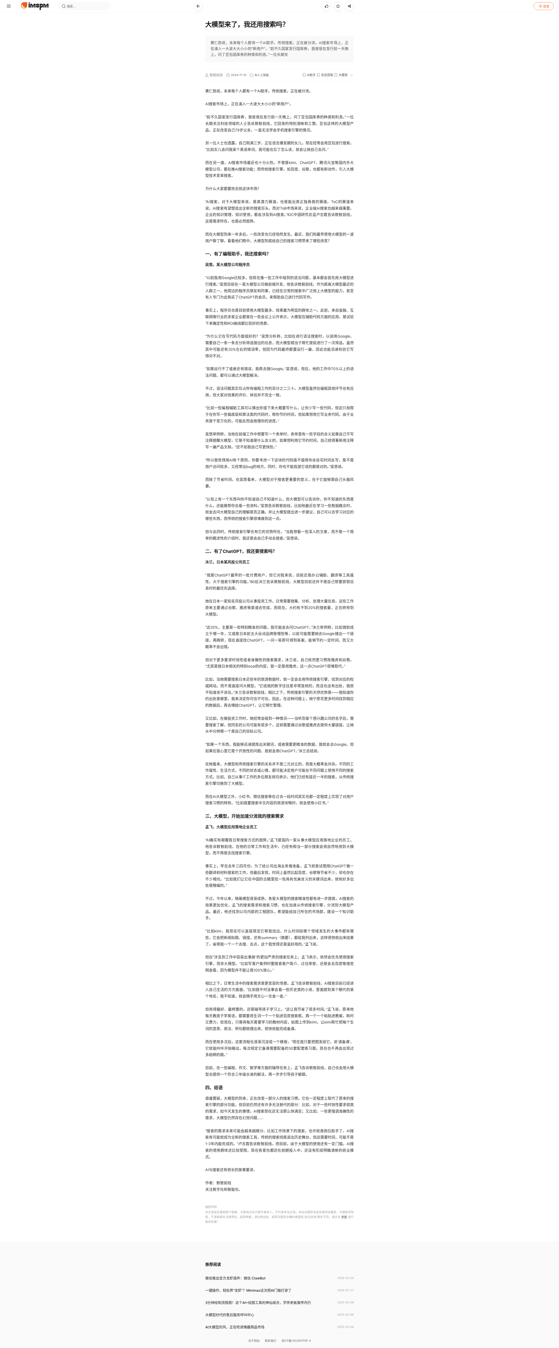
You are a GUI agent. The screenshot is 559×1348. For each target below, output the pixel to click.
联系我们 (270, 1340)
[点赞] (326, 6)
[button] (198, 6)
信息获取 (327, 75)
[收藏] (338, 6)
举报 (344, 1217)
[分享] (349, 6)
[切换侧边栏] (8, 6)
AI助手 (311, 75)
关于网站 (254, 1340)
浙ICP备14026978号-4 (296, 1340)
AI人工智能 (262, 75)
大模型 (343, 75)
